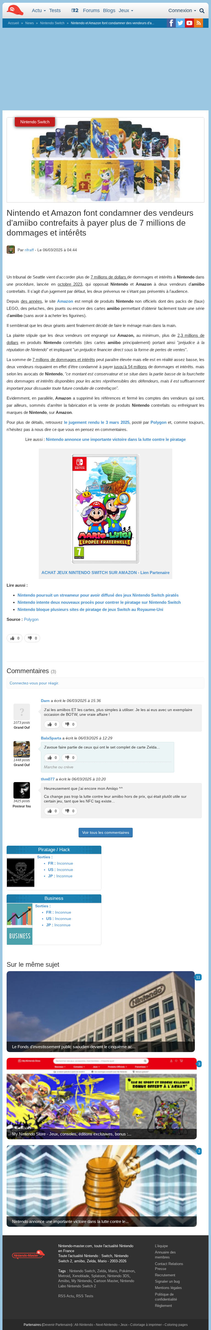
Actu (37, 10)
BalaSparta (51, 738)
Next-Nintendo (107, 1325)
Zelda (101, 1271)
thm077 (48, 779)
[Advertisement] (105, 69)
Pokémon (126, 1271)
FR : (52, 863)
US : (52, 869)
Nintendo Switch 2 (81, 1286)
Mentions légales (168, 1288)
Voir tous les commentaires (105, 832)
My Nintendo (81, 1281)
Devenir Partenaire (57, 1325)
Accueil (13, 23)
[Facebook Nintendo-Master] (171, 23)
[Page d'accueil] (28, 1254)
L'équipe (161, 1246)
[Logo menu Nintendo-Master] (13, 10)
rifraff (29, 250)
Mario (112, 1271)
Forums (91, 10)
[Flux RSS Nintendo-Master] (198, 23)
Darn (45, 700)
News (29, 23)
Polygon (31, 619)
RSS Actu (66, 1296)
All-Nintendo (83, 1325)
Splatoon (98, 1276)
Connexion (180, 10)
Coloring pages (176, 1325)
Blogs (109, 10)
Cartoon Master (106, 1281)
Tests (55, 10)
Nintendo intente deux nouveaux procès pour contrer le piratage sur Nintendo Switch (99, 602)
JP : (51, 876)
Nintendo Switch (52, 23)
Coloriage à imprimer (146, 1325)
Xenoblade (80, 1276)
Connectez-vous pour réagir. (34, 683)
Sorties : (45, 857)
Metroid (64, 1276)
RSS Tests (84, 1296)
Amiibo (63, 1281)
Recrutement (165, 1275)
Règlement (163, 1306)
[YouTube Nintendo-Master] (189, 23)
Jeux (125, 10)
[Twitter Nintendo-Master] (180, 23)
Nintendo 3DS (118, 1276)
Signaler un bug (167, 1281)
